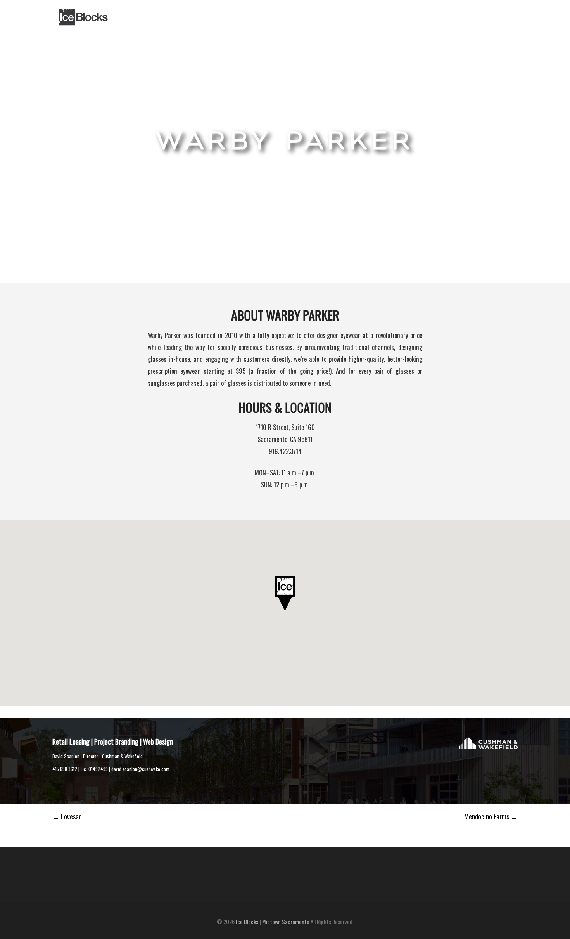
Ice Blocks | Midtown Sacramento (272, 922)
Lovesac (67, 816)
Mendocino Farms (491, 816)
